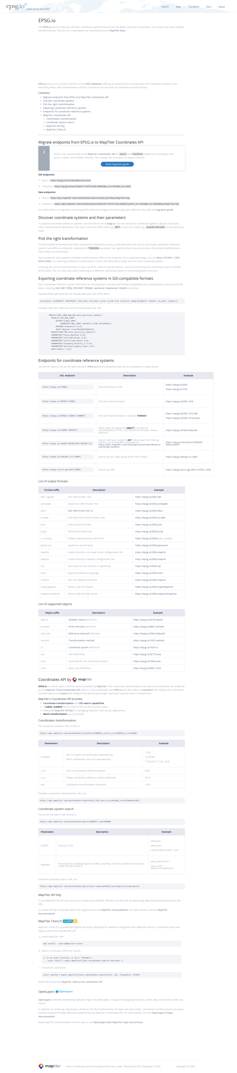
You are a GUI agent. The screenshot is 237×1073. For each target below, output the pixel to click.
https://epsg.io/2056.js (147, 538)
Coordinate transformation (58, 703)
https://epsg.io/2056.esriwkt (150, 517)
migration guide (164, 209)
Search (165, 6)
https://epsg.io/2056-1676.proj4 (183, 417)
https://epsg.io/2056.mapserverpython (156, 593)
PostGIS (123, 288)
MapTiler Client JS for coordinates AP (82, 981)
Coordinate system (79, 647)
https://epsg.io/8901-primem (148, 626)
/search (64, 693)
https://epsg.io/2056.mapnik (150, 559)
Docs (208, 6)
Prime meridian (77, 626)
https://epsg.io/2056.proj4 (149, 531)
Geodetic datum (77, 619)
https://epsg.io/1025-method (148, 640)
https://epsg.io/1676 (176, 389)
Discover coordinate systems (58, 100)
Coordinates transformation (61, 118)
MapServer (112, 288)
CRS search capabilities (91, 703)
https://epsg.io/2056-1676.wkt (182, 413)
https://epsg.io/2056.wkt (148, 496)
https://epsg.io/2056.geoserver (151, 545)
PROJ (69, 288)
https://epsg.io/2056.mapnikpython (154, 586)
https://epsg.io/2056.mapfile (150, 552)
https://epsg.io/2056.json (148, 524)
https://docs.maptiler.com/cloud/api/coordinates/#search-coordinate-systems (129, 445)
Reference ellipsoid (79, 633)
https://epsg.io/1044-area (147, 661)
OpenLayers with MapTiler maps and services (118, 1022)
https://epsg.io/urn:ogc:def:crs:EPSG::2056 (188, 469)
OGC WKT (60, 288)
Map (178, 6)
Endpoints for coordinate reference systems (67, 111)
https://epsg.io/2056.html (149, 572)
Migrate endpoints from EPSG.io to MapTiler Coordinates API (76, 97)
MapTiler (102, 686)
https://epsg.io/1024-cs (145, 647)
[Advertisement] (111, 57)
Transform (193, 6)
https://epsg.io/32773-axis (147, 654)
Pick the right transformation (58, 104)
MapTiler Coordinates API (57, 115)
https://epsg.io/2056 (176, 384)
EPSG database (93, 83)
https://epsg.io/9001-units (147, 668)
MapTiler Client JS (56, 129)
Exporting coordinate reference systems (64, 107)
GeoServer (99, 288)
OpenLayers (44, 999)
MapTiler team (117, 30)
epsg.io (111, 223)
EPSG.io (47, 20)
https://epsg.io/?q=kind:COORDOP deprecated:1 (184, 443)
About (221, 6)
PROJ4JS (88, 288)
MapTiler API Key (55, 125)
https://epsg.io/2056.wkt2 (149, 510)
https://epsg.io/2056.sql (148, 566)
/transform (147, 689)
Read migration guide (117, 164)
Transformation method (81, 640)
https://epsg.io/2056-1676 (179, 401)
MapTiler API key (64, 710)
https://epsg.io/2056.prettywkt (151, 503)
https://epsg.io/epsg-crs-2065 (181, 456)
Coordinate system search (60, 122)
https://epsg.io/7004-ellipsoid (181, 430)
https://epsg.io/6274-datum (148, 619)
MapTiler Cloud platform (114, 909)
